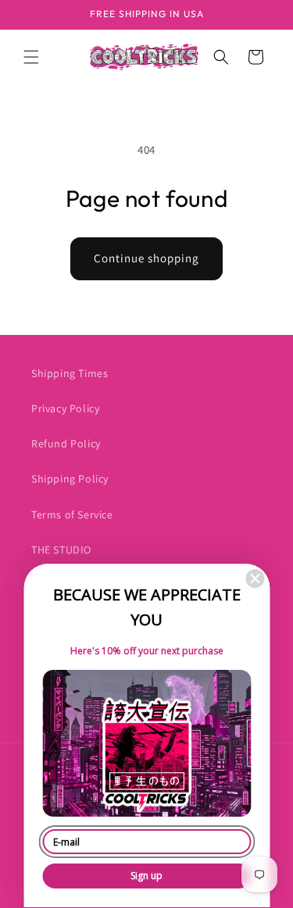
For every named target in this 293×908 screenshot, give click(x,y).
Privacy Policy (65, 408)
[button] (31, 57)
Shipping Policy (70, 479)
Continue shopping (146, 258)
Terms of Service (72, 514)
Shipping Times (69, 373)
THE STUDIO (61, 550)
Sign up (146, 875)
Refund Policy (66, 443)
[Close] (254, 578)
